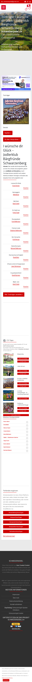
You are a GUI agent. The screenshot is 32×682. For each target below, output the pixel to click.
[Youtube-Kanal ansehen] (30, 1)
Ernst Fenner (16, 185)
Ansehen (25, 188)
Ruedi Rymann (16, 275)
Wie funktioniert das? (9, 536)
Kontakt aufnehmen (16, 604)
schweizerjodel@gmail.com (11, 1)
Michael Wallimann (16, 248)
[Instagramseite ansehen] (27, 1)
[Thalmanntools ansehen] (16, 82)
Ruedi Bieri (16, 257)
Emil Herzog (16, 239)
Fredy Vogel (16, 212)
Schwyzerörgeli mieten (16, 613)
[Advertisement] (16, 63)
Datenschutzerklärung (7, 678)
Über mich (16, 598)
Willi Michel (16, 194)
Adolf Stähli (16, 203)
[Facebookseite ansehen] (25, 1)
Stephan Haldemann (16, 230)
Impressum (16, 594)
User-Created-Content (23, 565)
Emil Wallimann (16, 221)
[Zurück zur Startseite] (28, 7)
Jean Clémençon (16, 266)
